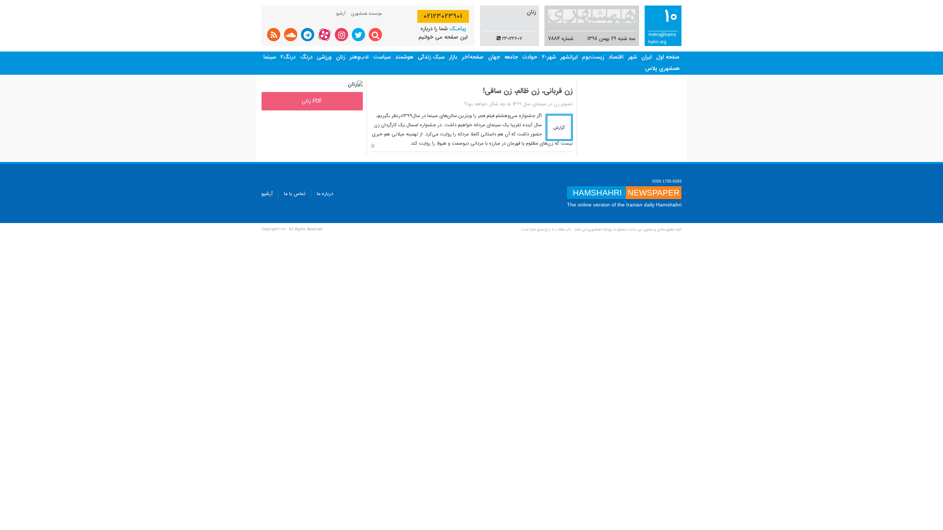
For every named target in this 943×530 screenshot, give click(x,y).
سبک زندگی (431, 57)
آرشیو (341, 13)
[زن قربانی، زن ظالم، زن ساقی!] (373, 146)
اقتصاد (616, 57)
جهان (494, 57)
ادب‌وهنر (359, 57)
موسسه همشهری (366, 13)
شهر (632, 57)
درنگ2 (287, 57)
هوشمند (404, 57)
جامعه (511, 57)
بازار (453, 57)
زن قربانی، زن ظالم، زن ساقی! (528, 90)
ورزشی (324, 57)
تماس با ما (294, 194)
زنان (340, 57)
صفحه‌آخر (473, 57)
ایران (646, 57)
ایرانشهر (569, 57)
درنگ (306, 57)
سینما (269, 57)
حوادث (529, 57)
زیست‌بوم (593, 57)
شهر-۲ (549, 57)
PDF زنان (312, 101)
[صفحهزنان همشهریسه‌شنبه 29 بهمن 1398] (355, 84)
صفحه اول (668, 57)
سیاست (382, 57)
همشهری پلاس (662, 68)
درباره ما (325, 194)
